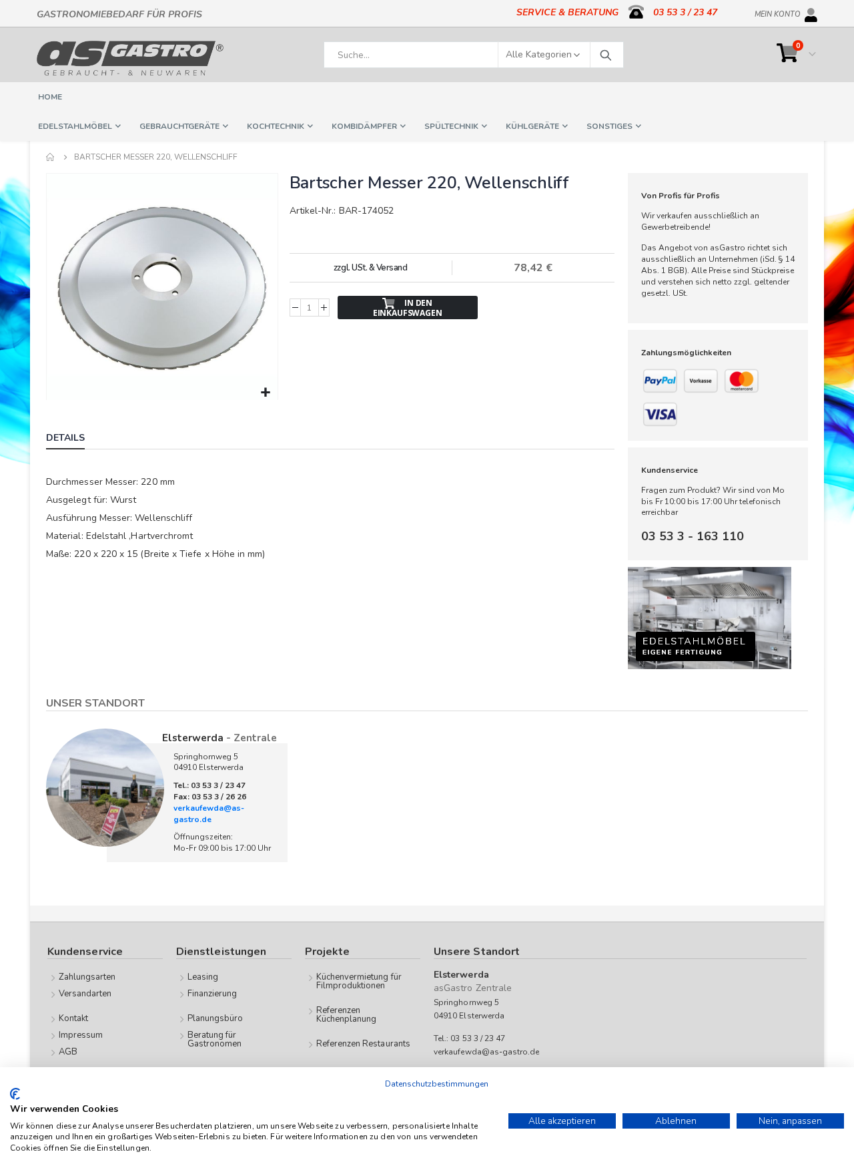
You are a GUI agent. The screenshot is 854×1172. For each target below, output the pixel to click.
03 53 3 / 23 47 (685, 12)
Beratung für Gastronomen (214, 1039)
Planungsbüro (215, 1018)
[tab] (75, 439)
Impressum (81, 1035)
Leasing (202, 977)
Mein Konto (778, 12)
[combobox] (474, 54)
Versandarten (85, 994)
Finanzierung (212, 994)
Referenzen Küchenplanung (346, 1014)
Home (50, 157)
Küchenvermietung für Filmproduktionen (359, 981)
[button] (266, 393)
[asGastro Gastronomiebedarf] (130, 58)
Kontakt (73, 1018)
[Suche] (605, 54)
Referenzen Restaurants (363, 1044)
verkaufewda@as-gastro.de (208, 814)
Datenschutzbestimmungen (436, 1084)
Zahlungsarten (87, 977)
